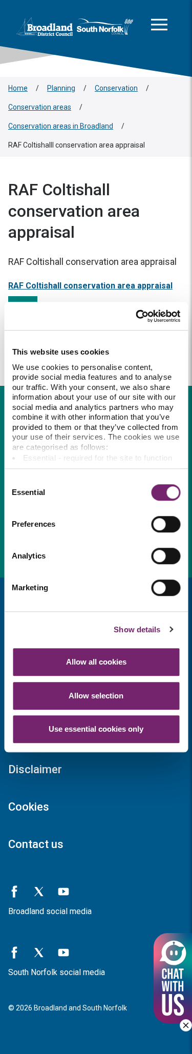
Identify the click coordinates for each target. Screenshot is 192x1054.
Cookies (28, 806)
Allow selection (96, 695)
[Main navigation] (159, 26)
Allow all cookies (96, 661)
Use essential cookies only (96, 729)
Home (18, 88)
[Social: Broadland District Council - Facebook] (14, 891)
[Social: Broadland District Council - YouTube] (63, 891)
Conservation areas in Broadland (60, 126)
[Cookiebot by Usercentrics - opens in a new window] (136, 316)
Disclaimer (35, 769)
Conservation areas (39, 107)
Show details (137, 629)
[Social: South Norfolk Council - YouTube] (63, 952)
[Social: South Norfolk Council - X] (39, 952)
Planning (61, 88)
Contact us (35, 844)
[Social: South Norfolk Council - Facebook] (14, 952)
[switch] (165, 524)
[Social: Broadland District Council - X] (39, 891)
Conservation (116, 88)
